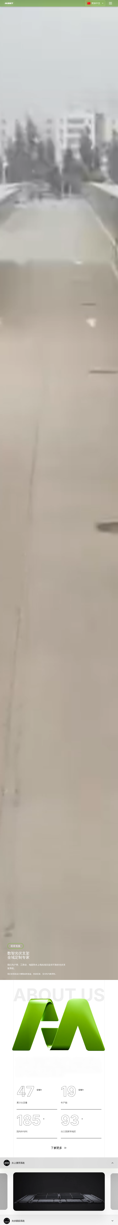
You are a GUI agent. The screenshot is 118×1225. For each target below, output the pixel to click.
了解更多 (56, 1147)
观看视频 (16, 946)
